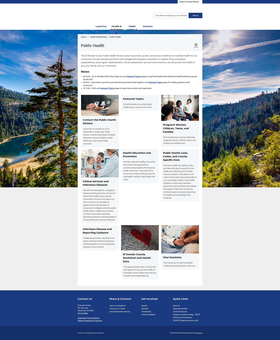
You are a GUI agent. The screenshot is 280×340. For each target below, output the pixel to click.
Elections (144, 309)
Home (83, 37)
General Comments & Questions (90, 321)
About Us (176, 306)
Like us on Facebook (117, 306)
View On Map (83, 313)
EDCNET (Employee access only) (185, 320)
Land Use (101, 26)
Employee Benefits (180, 309)
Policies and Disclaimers (182, 317)
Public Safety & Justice (132, 27)
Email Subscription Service (119, 312)
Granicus (199, 333)
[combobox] (190, 2)
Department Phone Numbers (88, 318)
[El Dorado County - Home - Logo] (97, 15)
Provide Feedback (148, 315)
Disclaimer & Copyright (85, 333)
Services (148, 26)
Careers (144, 306)
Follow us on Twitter (117, 309)
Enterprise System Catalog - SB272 (186, 315)
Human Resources (180, 312)
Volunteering (146, 312)
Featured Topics (133, 76)
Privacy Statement (98, 333)
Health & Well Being (116, 27)
